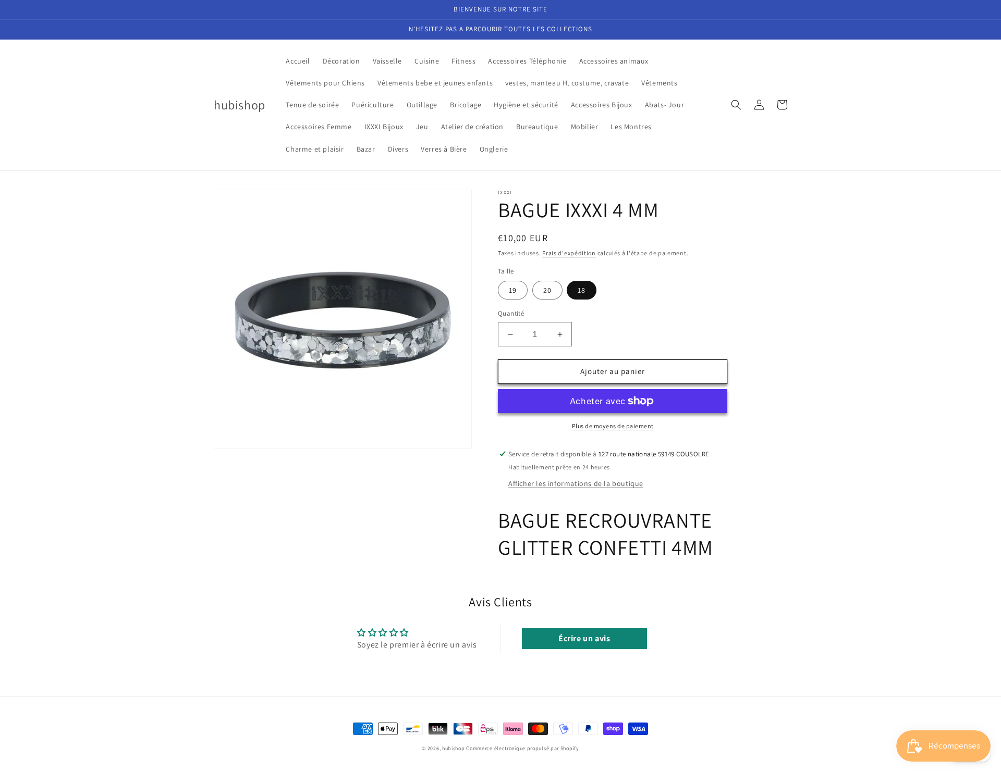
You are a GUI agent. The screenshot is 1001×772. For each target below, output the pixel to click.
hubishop (453, 748)
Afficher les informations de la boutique (575, 483)
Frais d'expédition (569, 253)
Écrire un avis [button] (584, 638)
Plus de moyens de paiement (613, 426)
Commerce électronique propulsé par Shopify (522, 748)
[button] (736, 104)
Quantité (511, 313)
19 (513, 290)
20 (547, 290)
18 (581, 290)
